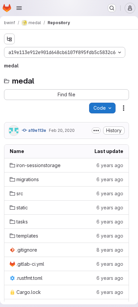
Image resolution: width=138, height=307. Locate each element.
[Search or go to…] (112, 8)
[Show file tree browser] (9, 39)
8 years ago (109, 250)
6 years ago (109, 165)
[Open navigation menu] (19, 8)
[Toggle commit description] (96, 130)
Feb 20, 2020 (62, 130)
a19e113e (36, 130)
